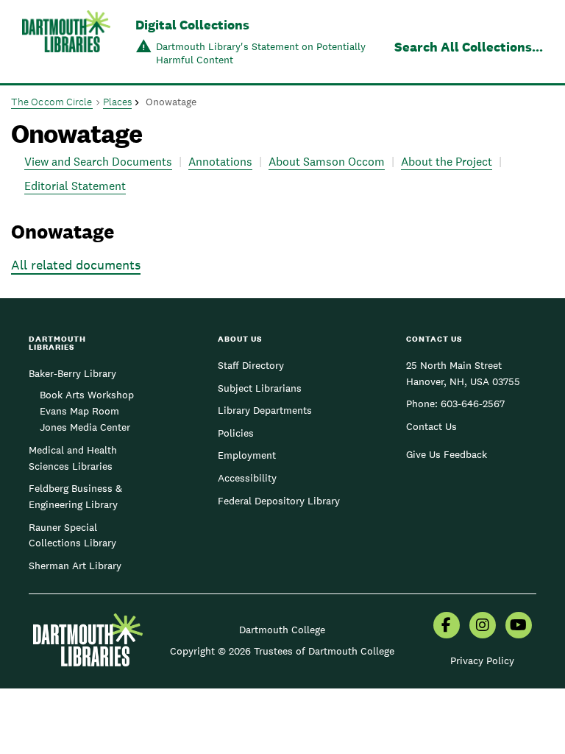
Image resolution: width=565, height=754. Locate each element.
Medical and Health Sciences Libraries (73, 458)
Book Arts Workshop (87, 394)
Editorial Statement (75, 186)
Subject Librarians (260, 388)
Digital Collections (192, 24)
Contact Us (431, 426)
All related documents (76, 264)
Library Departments (265, 410)
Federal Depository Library (279, 500)
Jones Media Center (85, 427)
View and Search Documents (98, 161)
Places (117, 101)
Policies (236, 433)
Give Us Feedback (446, 454)
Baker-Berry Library (72, 373)
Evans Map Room (79, 410)
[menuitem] (446, 626)
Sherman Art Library (75, 565)
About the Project (446, 161)
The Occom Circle (52, 101)
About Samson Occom (327, 161)
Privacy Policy (482, 660)
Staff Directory (251, 365)
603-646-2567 (473, 403)
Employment (247, 455)
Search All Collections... (468, 46)
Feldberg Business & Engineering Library (75, 496)
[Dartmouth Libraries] (66, 43)
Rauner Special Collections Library (72, 535)
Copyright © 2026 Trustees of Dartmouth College (282, 651)
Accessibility (247, 478)
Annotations (220, 161)
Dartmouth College (282, 629)
